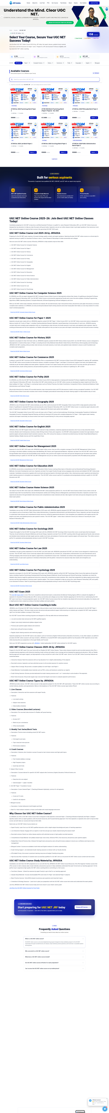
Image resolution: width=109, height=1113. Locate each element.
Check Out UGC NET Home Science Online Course (21, 501)
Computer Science (38, 63)
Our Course (55, 3)
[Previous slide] (2, 16)
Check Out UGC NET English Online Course (20, 440)
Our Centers (83, 3)
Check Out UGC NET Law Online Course (19, 564)
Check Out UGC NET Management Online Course (21, 460)
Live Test (42, 3)
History (50, 63)
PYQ (48, 3)
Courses (15, 30)
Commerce (60, 63)
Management (99, 63)
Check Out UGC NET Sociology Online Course (20, 542)
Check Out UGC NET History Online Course (20, 351)
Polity (69, 63)
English (88, 63)
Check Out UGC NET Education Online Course (20, 481)
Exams (76, 3)
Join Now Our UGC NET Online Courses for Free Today (24, 888)
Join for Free (94, 3)
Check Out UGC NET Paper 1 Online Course (20, 331)
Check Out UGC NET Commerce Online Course (21, 370)
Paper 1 (27, 63)
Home (28, 3)
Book (70, 3)
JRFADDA (37, 643)
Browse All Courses (82, 907)
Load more (54, 159)
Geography (79, 63)
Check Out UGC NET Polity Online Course (19, 395)
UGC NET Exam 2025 (17, 595)
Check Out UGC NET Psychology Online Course (21, 585)
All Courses (18, 63)
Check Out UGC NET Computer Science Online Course (22, 312)
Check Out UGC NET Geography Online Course (21, 420)
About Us (34, 3)
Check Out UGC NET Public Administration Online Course (23, 522)
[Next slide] (107, 16)
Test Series (63, 3)
